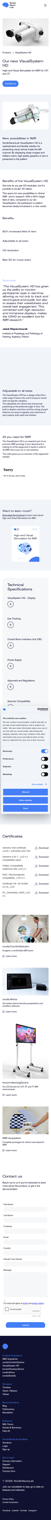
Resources (7, 1421)
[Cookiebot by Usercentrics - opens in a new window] (37, 709)
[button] (45, 5)
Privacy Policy (8, 1499)
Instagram (32, 1511)
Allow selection (25, 800)
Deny (25, 808)
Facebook (6, 1511)
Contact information (12, 1461)
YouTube (23, 1511)
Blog (4, 1406)
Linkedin (15, 1511)
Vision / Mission (9, 1391)
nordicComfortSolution (13, 1363)
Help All (6, 1431)
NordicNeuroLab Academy (15, 1440)
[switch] (44, 759)
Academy (6, 1443)
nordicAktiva (8, 1373)
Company (7, 1384)
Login (5, 1446)
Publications (8, 1409)
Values (5, 1394)
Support (6, 1465)
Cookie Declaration (10, 1502)
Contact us (10, 84)
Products (6, 53)
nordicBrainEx (9, 1376)
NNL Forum (7, 1424)
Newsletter (7, 1413)
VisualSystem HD (10, 1366)
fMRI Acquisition (10, 1359)
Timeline (6, 1388)
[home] (9, 5)
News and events (10, 1403)
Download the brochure (13, 515)
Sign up (6, 1450)
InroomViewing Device (13, 1369)
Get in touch (8, 1458)
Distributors (8, 1468)
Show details (37, 784)
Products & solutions (12, 1356)
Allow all (25, 792)
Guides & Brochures (11, 1428)
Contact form (8, 1471)
